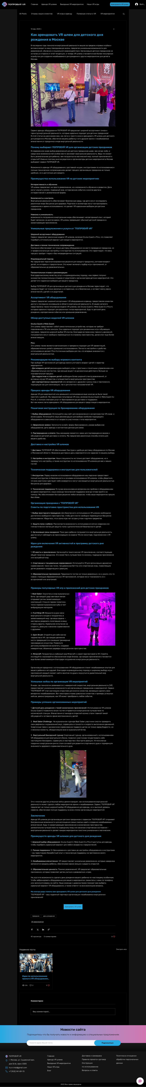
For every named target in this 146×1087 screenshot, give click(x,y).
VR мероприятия (107, 14)
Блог (49, 1070)
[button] (120, 4)
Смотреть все (121, 949)
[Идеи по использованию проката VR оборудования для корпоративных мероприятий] (36, 963)
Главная (50, 1056)
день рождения (49, 916)
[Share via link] (49, 929)
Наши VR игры (53, 1067)
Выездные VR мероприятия (59, 1063)
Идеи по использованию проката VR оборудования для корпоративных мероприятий (35, 977)
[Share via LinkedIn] (43, 929)
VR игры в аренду (64, 14)
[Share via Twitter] (37, 929)
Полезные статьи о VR (86, 14)
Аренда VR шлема (55, 1060)
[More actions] (113, 29)
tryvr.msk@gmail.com (18, 1068)
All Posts (23, 14)
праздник (35, 916)
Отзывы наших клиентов (41, 14)
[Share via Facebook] (32, 929)
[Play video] (73, 774)
